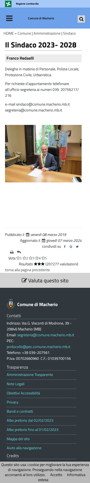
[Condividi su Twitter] (77, 246)
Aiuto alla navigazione (24, 448)
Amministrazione (46, 33)
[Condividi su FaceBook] (64, 246)
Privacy (12, 402)
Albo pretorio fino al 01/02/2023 (32, 429)
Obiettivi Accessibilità (23, 393)
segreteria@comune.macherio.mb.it (45, 335)
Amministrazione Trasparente (30, 374)
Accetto (56, 475)
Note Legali (15, 384)
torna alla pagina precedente (27, 270)
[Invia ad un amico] (18, 252)
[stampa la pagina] (11, 252)
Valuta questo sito (47, 280)
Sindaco (69, 33)
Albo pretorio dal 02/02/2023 (30, 420)
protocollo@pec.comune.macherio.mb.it (38, 346)
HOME (9, 33)
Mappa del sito (18, 439)
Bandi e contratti (20, 411)
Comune (24, 33)
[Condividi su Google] (71, 246)
